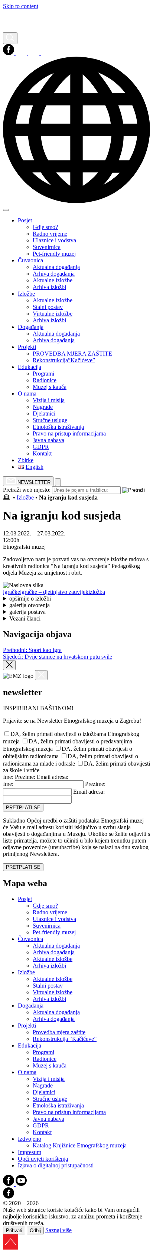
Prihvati (14, 1230)
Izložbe (25, 497)
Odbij (35, 1230)
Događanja (30, 1005)
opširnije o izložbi (30, 598)
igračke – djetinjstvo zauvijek (54, 592)
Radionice (44, 1059)
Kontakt (42, 1132)
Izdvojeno (29, 1139)
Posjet (25, 899)
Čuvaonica (30, 939)
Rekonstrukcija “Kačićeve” (65, 1039)
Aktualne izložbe (52, 959)
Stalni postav (48, 985)
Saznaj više (58, 1230)
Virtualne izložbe (52, 992)
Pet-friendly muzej (54, 932)
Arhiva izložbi (49, 965)
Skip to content (20, 6)
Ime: (8, 777)
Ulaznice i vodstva (54, 919)
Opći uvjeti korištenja (43, 1159)
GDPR (41, 1125)
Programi (43, 1052)
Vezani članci (24, 618)
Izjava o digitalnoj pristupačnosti (56, 1165)
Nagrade (43, 1085)
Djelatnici (44, 1092)
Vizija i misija (49, 1079)
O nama (27, 1072)
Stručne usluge (50, 1099)
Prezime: (25, 777)
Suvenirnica (47, 925)
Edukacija (29, 1045)
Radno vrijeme (50, 912)
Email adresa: (52, 777)
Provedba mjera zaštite (59, 1032)
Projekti (27, 1025)
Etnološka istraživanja (58, 1105)
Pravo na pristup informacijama (69, 1112)
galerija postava (27, 612)
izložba (96, 592)
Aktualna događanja (56, 945)
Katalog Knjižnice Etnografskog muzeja (80, 1145)
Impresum (29, 1152)
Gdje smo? (45, 905)
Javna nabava (48, 1119)
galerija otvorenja (29, 605)
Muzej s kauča (49, 1065)
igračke (11, 592)
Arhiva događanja (54, 952)
